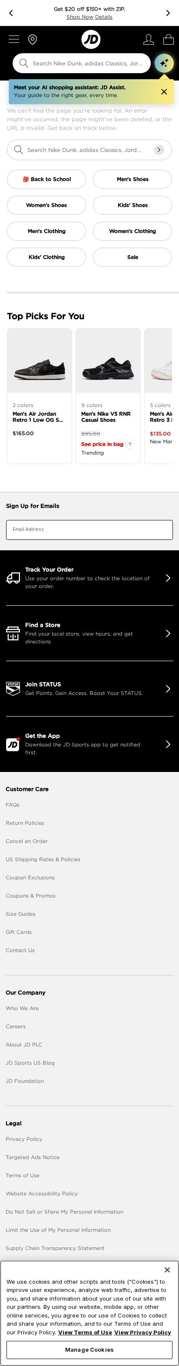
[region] (89, 1313)
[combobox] (75, 63)
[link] (90, 39)
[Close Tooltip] (163, 92)
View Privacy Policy (142, 1332)
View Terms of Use (85, 1332)
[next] (168, 13)
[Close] (167, 1269)
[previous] (11, 13)
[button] (164, 63)
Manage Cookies (89, 1349)
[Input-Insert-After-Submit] (159, 150)
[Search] (24, 63)
